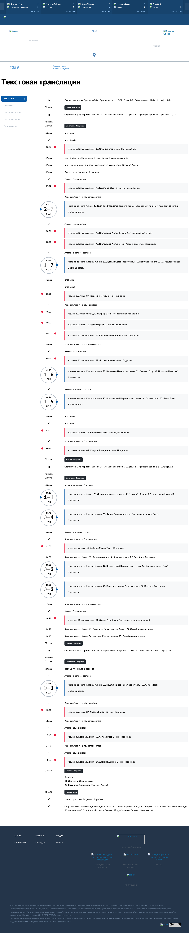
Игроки (59, 843)
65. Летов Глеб (167, 398)
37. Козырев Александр (153, 586)
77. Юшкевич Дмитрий (166, 206)
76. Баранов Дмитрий (143, 206)
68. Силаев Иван (150, 398)
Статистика (20, 843)
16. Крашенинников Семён (145, 514)
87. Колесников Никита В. (161, 494)
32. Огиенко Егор (144, 371)
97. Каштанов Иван (170, 262)
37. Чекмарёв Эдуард (136, 494)
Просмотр (23, 3)
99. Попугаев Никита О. (148, 262)
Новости (39, 836)
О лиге (18, 836)
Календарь (40, 843)
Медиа (59, 836)
